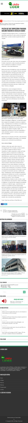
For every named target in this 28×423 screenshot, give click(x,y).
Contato (2, 389)
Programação (3, 387)
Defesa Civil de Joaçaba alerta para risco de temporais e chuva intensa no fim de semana (14, 237)
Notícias (2, 382)
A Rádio (2, 380)
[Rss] (14, 419)
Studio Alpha (18, 417)
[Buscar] (24, 292)
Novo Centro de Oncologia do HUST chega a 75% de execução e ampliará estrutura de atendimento (13, 273)
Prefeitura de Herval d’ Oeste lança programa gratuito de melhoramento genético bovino (14, 255)
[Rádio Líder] (14, 5)
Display (6, 23)
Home (2, 23)
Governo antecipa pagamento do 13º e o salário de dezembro (10, 210)
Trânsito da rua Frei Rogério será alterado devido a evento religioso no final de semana (18, 214)
